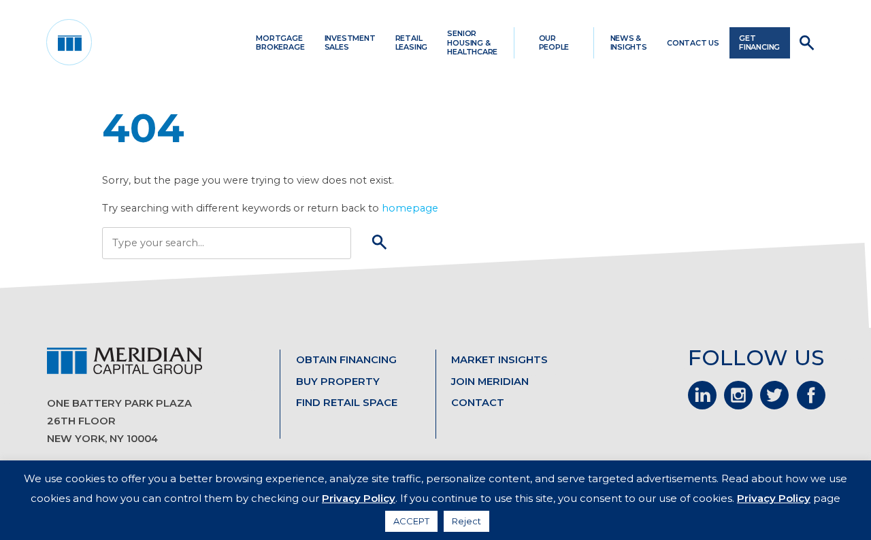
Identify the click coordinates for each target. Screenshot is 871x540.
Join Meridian (490, 381)
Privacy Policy (358, 498)
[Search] (379, 243)
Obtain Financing (346, 360)
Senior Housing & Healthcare (472, 42)
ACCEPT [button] (411, 521)
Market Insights (499, 360)
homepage (410, 208)
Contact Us (693, 43)
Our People (554, 42)
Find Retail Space (346, 402)
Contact (477, 402)
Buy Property (338, 381)
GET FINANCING (759, 42)
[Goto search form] (807, 42)
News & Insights (628, 42)
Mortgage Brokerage (280, 42)
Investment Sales (350, 42)
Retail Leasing (411, 42)
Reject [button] (466, 521)
